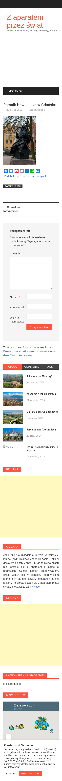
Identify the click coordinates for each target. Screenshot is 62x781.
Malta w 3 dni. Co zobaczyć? (42, 411)
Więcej (36, 586)
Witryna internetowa (17, 319)
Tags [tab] (49, 366)
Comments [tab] (31, 366)
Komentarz (17, 253)
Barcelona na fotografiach (41, 429)
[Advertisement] (31, 61)
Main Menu (15, 91)
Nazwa (15, 297)
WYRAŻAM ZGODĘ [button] (30, 773)
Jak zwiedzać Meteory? (39, 376)
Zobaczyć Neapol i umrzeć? (41, 394)
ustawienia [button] (10, 773)
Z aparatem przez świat (25, 21)
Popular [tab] (13, 366)
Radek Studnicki (36, 109)
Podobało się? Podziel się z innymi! (25, 176)
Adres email (18, 307)
